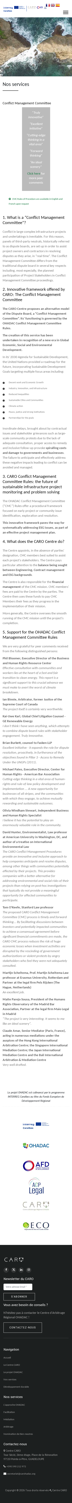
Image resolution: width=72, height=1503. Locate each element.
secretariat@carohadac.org (21, 1474)
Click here (33, 173)
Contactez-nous (22, 1327)
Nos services (9, 1379)
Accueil (7, 1358)
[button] (65, 11)
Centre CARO (59, 1490)
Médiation (8, 1419)
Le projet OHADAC (13, 1372)
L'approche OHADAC (14, 1405)
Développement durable (16, 1387)
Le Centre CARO (11, 1365)
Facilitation (9, 1412)
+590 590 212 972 (16, 1466)
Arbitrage (8, 1427)
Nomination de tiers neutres (18, 1434)
